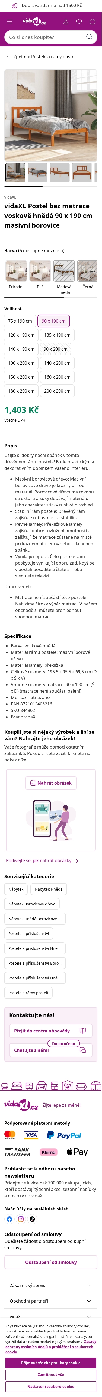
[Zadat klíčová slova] (89, 36)
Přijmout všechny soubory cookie (51, 1362)
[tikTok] (32, 1219)
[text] (21, 411)
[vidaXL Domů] (34, 21)
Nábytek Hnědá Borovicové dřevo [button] (36, 918)
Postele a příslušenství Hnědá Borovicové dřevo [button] (36, 977)
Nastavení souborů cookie (50, 1386)
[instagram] (21, 1219)
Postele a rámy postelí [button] (28, 992)
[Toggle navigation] (9, 21)
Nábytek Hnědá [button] (49, 889)
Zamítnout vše (51, 1374)
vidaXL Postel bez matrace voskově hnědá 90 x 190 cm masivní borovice (48, 215)
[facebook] (9, 1219)
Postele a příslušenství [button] (28, 933)
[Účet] (66, 21)
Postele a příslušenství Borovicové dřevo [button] (36, 963)
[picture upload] (51, 820)
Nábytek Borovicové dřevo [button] (31, 903)
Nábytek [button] (15, 889)
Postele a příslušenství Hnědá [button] (35, 948)
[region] (51, 1355)
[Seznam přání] (79, 21)
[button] (16, 278)
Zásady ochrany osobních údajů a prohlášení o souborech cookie (50, 1346)
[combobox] (50, 37)
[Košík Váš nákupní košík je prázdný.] (92, 21)
